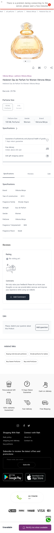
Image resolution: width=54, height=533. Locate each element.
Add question (42, 327)
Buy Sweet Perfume (13, 362)
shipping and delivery (11, 441)
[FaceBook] (24, 425)
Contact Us (28, 441)
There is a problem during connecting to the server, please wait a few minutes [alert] (27, 5)
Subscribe (26, 465)
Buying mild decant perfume (16, 354)
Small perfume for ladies (39, 354)
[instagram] (17, 425)
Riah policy (7, 437)
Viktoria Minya (31, 12)
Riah (1, 12)
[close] (2, 2)
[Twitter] (28, 425)
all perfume (10, 12)
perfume (20, 12)
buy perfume (8, 444)
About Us (27, 437)
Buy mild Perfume (30, 362)
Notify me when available (37, 527)
